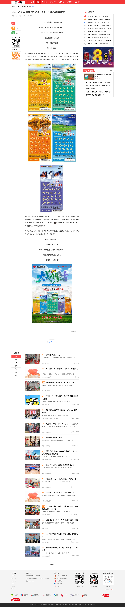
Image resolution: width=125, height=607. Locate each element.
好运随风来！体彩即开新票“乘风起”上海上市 (99, 28)
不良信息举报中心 (26, 595)
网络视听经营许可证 (48, 595)
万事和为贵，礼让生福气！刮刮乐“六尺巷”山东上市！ (100, 22)
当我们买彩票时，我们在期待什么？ (95, 95)
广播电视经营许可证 (36, 595)
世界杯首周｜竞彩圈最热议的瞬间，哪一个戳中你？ (99, 82)
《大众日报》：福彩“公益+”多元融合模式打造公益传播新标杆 (99, 85)
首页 (19, 6)
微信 (17, 33)
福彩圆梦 (27, 6)
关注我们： (108, 589)
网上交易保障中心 (16, 595)
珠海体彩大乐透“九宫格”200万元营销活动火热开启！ (100, 40)
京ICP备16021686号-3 (58, 604)
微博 (17, 23)
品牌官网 (57, 595)
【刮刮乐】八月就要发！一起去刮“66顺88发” (99, 25)
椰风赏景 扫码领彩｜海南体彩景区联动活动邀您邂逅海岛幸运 (100, 19)
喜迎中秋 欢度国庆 (90, 89)
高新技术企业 (85, 595)
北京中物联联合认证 (75, 595)
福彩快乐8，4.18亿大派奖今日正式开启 (98, 16)
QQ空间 (18, 28)
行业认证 (66, 595)
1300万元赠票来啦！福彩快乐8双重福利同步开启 (100, 34)
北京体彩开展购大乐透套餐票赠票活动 (98, 43)
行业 (32, 6)
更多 (112, 70)
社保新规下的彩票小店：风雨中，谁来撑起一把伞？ (99, 92)
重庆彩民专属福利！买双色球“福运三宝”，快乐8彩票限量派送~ (100, 37)
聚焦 (23, 6)
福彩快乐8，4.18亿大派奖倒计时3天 (97, 31)
